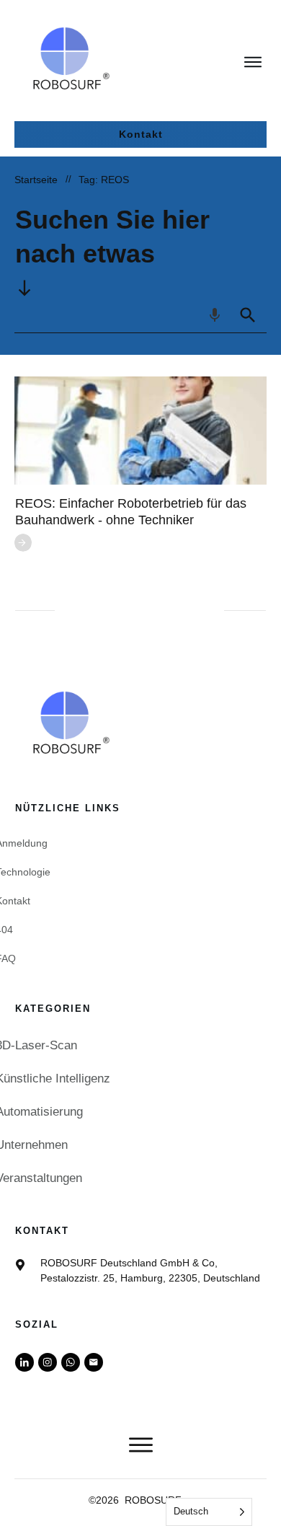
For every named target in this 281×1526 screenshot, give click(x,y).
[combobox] (121, 315)
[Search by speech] (215, 315)
